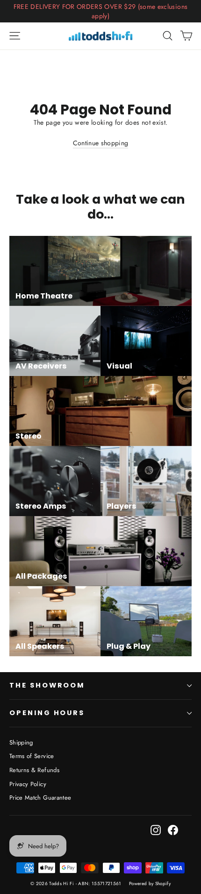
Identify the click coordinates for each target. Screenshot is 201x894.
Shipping (21, 742)
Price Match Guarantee (40, 797)
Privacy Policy (27, 784)
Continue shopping (101, 143)
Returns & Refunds (34, 770)
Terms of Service (31, 756)
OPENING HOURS (47, 712)
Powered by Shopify (150, 883)
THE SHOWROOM (47, 685)
